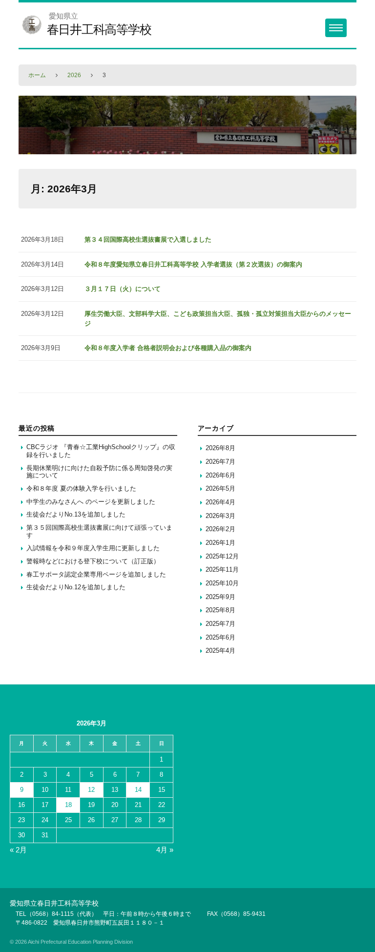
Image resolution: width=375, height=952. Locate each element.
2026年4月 (220, 502)
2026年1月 (220, 542)
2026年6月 (220, 475)
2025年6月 (220, 637)
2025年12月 (222, 556)
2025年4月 (220, 650)
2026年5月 (220, 488)
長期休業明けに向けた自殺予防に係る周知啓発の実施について (99, 471)
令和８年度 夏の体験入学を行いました (81, 488)
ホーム (37, 75)
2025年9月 (220, 596)
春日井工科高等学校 (99, 29)
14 (138, 789)
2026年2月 (220, 529)
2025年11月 (222, 569)
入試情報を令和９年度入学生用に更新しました (93, 548)
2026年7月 (220, 461)
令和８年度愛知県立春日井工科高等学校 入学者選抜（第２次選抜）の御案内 (193, 264)
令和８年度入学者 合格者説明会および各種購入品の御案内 (167, 348)
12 (91, 789)
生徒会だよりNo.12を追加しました (75, 587)
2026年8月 (220, 448)
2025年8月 (220, 610)
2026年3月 (220, 515)
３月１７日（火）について (122, 288)
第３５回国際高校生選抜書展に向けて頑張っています (99, 531)
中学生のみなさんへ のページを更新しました (90, 501)
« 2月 (18, 850)
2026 (74, 75)
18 (68, 804)
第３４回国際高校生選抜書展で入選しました (147, 239)
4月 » (164, 850)
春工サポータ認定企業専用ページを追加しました (96, 574)
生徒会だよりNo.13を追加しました (75, 514)
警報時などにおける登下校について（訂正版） (93, 561)
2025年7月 (220, 623)
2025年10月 (222, 583)
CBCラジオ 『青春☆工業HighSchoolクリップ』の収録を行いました (100, 450)
